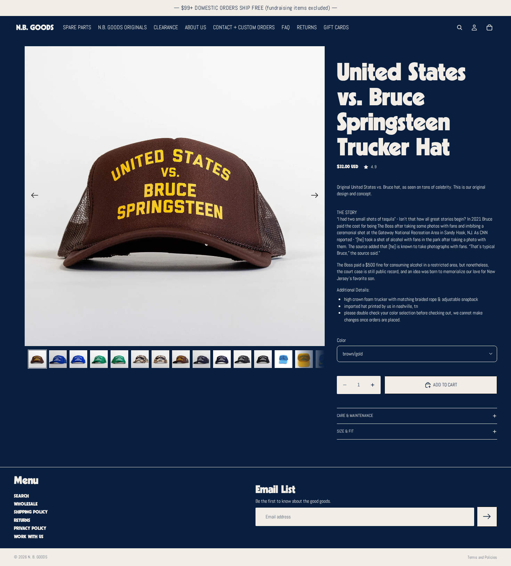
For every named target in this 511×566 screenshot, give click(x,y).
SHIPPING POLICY (31, 512)
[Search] (459, 27)
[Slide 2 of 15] (58, 359)
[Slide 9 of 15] (201, 359)
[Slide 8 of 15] (181, 359)
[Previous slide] (32, 196)
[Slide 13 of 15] (283, 359)
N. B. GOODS (37, 557)
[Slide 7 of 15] (160, 359)
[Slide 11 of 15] (242, 359)
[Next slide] (317, 196)
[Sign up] (487, 517)
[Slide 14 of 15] (304, 359)
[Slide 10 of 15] (222, 359)
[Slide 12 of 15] (263, 359)
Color (341, 340)
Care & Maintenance (355, 415)
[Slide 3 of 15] (78, 359)
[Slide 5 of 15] (119, 359)
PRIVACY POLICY (30, 528)
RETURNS (22, 520)
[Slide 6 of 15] (140, 359)
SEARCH (21, 496)
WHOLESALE (26, 504)
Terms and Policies (482, 557)
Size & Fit (345, 431)
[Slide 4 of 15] (99, 359)
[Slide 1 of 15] (37, 359)
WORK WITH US (28, 536)
